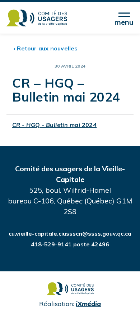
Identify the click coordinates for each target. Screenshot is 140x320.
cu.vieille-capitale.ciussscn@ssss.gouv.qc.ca (70, 233)
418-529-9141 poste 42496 (70, 244)
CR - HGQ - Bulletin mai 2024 (54, 124)
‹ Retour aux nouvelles (46, 48)
